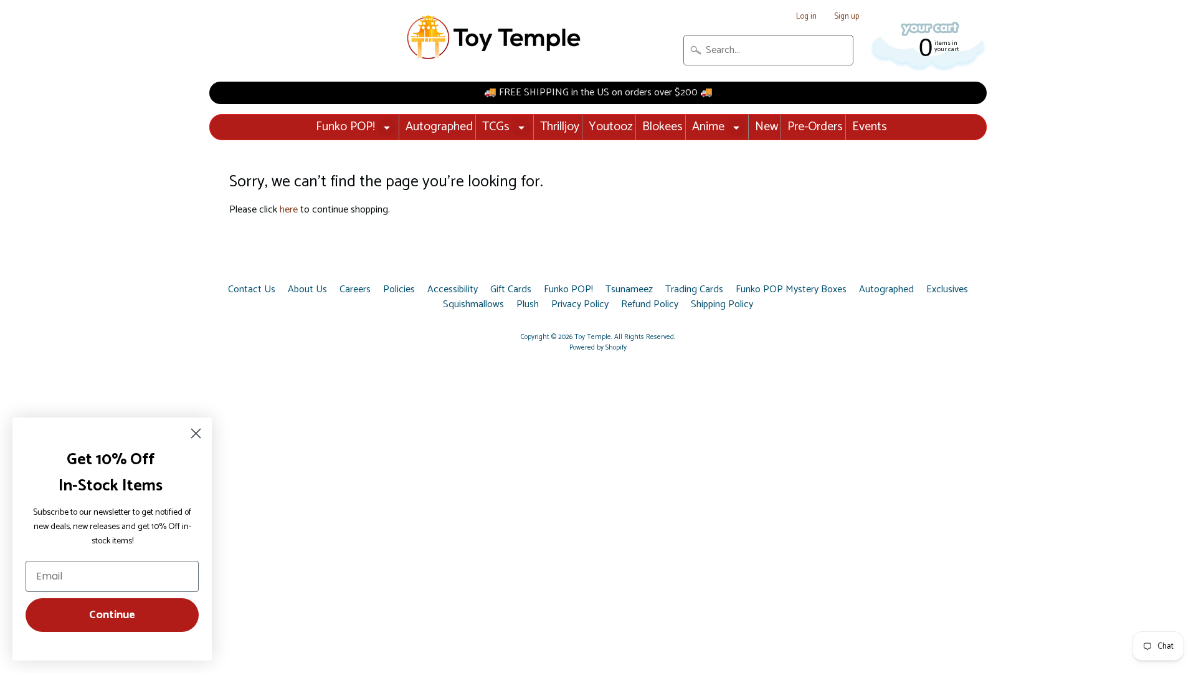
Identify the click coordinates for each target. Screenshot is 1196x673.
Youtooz (611, 127)
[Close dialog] (196, 433)
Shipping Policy (722, 304)
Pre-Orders (815, 127)
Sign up (846, 17)
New (766, 127)
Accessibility (452, 289)
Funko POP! (345, 127)
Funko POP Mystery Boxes (791, 289)
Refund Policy (649, 304)
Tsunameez (629, 289)
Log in (806, 17)
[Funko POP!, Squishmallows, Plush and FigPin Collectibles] (495, 37)
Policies (399, 289)
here (289, 209)
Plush (527, 304)
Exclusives (947, 289)
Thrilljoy (559, 127)
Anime (708, 127)
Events (869, 127)
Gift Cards (510, 289)
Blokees (662, 127)
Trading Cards (694, 289)
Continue (112, 615)
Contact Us (251, 289)
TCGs (496, 127)
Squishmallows (473, 304)
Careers (355, 289)
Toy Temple (592, 337)
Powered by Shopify (598, 347)
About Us (307, 289)
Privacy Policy (580, 304)
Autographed (439, 127)
